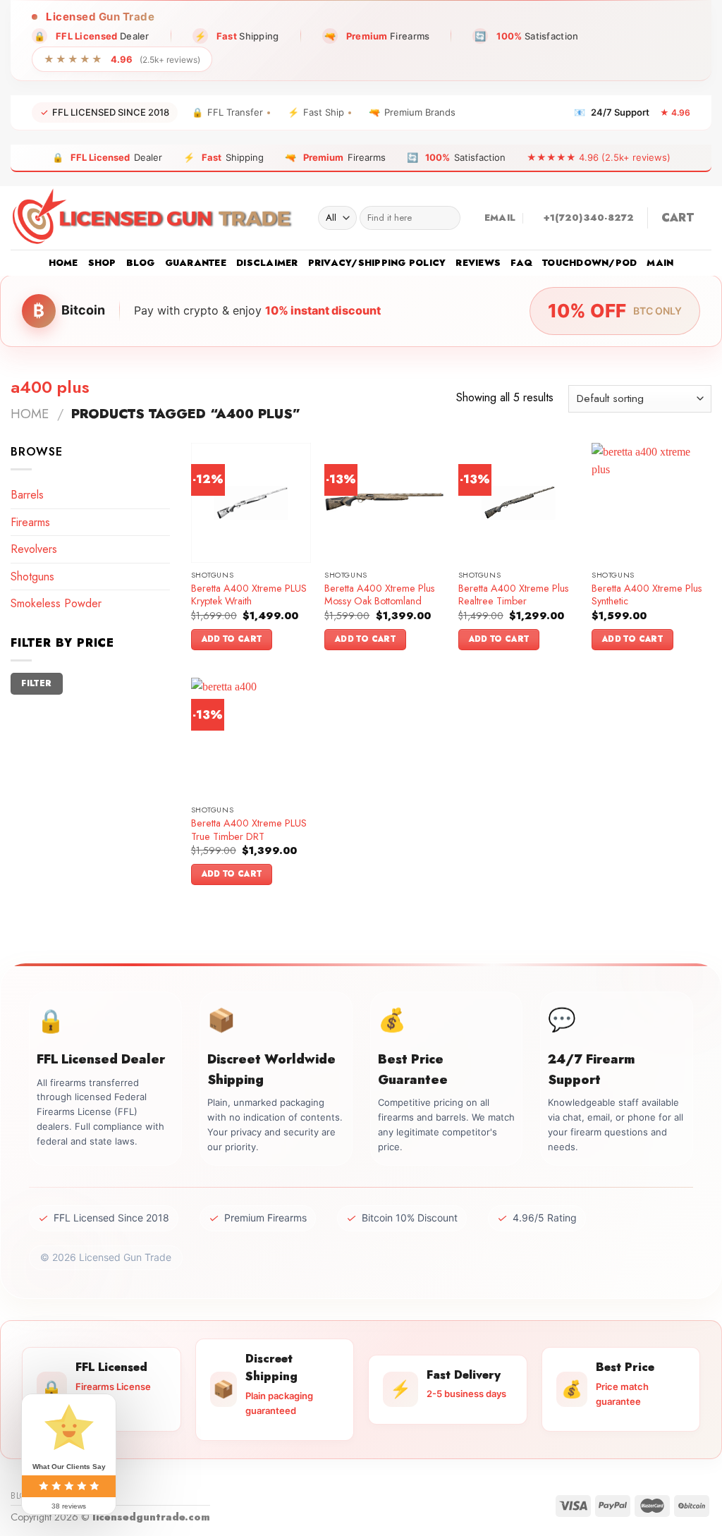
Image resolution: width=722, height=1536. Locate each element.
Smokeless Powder (56, 603)
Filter (36, 683)
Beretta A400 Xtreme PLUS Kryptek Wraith (249, 595)
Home (63, 262)
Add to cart (232, 639)
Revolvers (34, 549)
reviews (478, 262)
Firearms (30, 522)
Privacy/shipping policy (377, 262)
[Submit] (446, 218)
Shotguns (32, 576)
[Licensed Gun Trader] (154, 218)
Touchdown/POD (589, 262)
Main (660, 262)
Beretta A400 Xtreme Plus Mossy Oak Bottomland (379, 595)
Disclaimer (267, 262)
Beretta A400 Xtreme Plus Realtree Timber (513, 595)
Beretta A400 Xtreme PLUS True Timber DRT (249, 830)
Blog (140, 262)
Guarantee (195, 262)
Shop (102, 262)
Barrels (27, 495)
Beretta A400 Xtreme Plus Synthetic (647, 595)
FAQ (521, 262)
